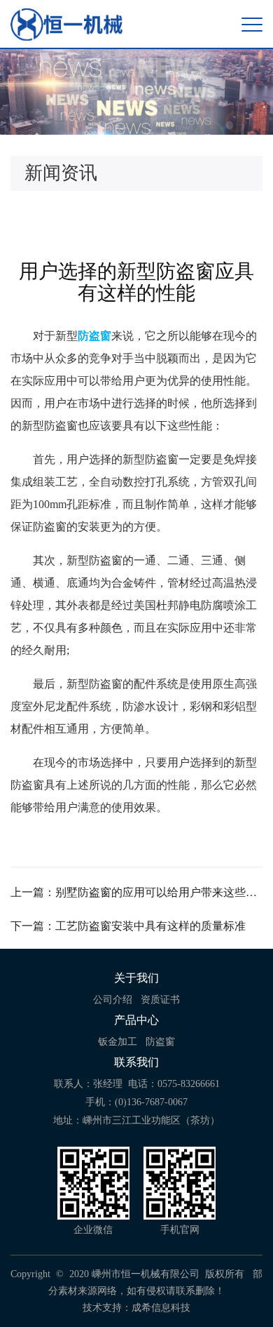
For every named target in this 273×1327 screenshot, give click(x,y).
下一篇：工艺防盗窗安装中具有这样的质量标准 (128, 926)
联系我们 (136, 1062)
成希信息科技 (161, 1307)
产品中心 (136, 1020)
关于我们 (136, 978)
